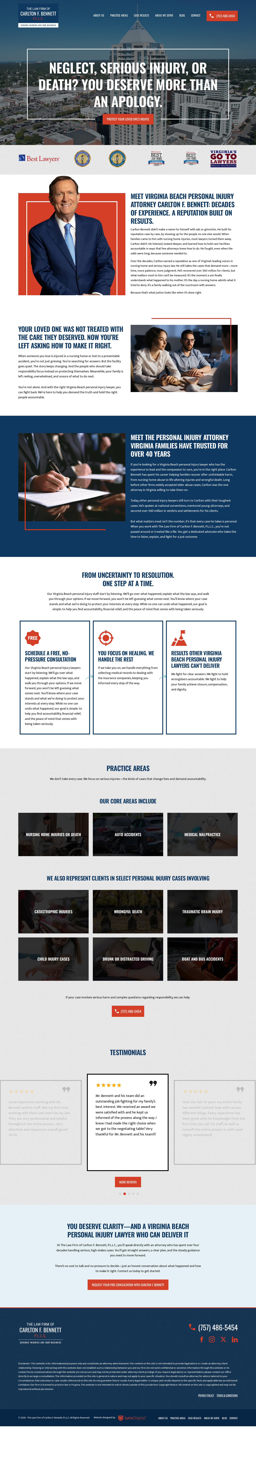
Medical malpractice (202, 834)
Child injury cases (53, 959)
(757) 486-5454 (225, 16)
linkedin (235, 1339)
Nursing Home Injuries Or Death (53, 834)
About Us (98, 15)
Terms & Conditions (227, 1395)
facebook (201, 1339)
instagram (212, 1339)
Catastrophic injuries (53, 911)
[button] (120, 1193)
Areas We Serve (164, 15)
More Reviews (128, 1182)
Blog (182, 15)
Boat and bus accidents (202, 959)
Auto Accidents (128, 834)
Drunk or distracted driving (128, 959)
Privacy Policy (206, 1395)
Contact (195, 15)
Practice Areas (119, 15)
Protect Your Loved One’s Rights (128, 119)
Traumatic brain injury (202, 911)
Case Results (141, 15)
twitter (223, 1339)
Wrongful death (128, 911)
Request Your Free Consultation (128, 1284)
